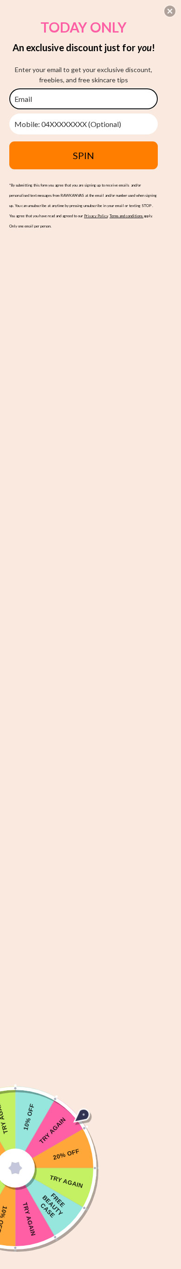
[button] (169, 11)
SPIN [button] (83, 155)
